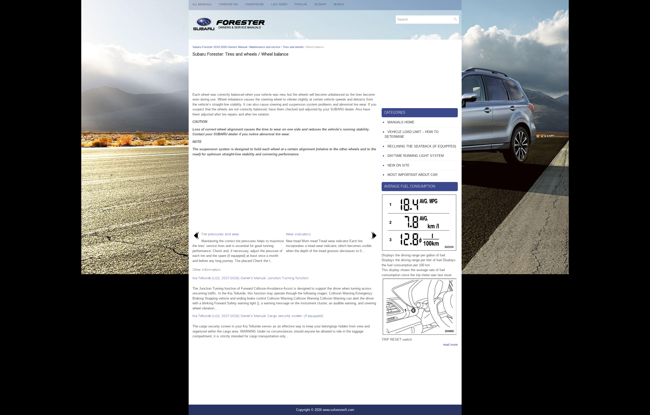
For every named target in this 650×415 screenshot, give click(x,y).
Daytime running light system (415, 156)
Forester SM (254, 4)
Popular (301, 4)
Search (339, 4)
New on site (398, 165)
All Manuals (201, 4)
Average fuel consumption (409, 186)
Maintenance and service (264, 46)
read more (450, 344)
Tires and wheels (293, 46)
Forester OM (228, 4)
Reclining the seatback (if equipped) (421, 146)
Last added (279, 4)
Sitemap (320, 4)
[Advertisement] (285, 74)
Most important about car (412, 175)
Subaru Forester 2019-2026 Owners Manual (219, 46)
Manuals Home (400, 122)
